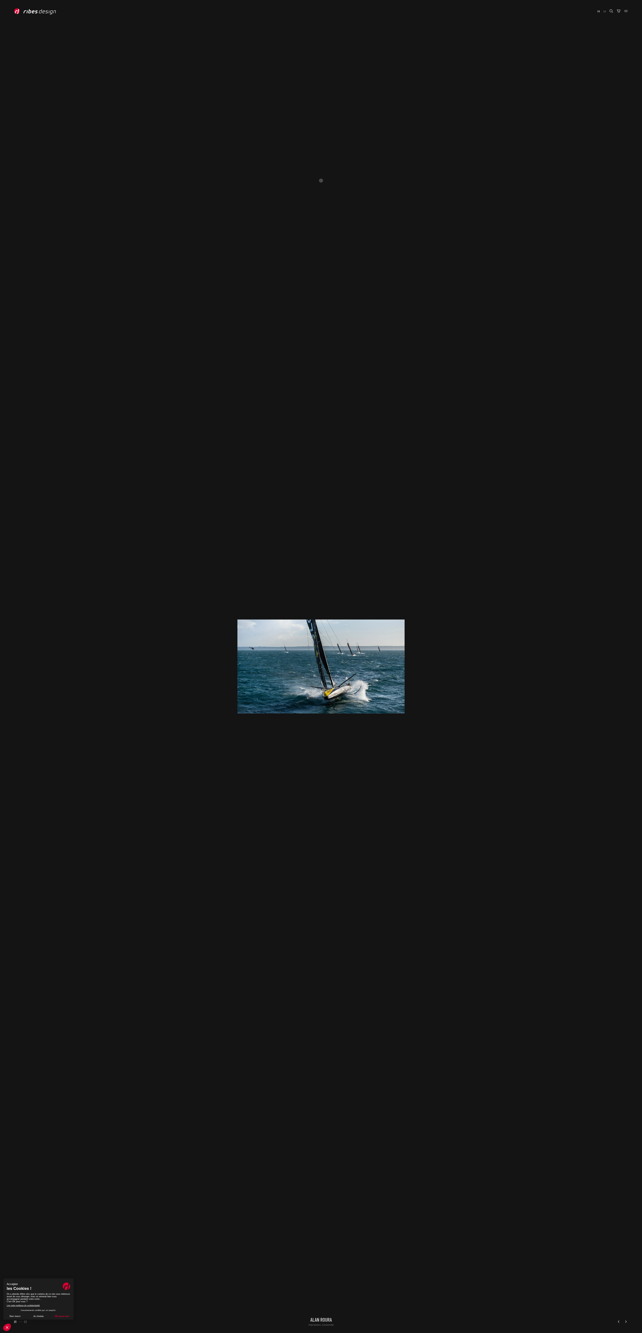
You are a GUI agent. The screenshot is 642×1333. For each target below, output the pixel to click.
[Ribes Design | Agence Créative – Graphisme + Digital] (40, 11)
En (604, 11)
